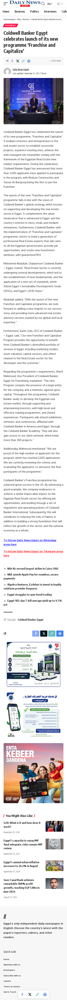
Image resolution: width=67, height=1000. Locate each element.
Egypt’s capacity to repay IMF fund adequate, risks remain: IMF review (23, 844)
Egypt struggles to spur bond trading (29, 594)
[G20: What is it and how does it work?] (54, 826)
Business (10, 25)
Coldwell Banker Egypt (30, 619)
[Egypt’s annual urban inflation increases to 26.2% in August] (54, 865)
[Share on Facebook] (12, 61)
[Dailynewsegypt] (25, 4)
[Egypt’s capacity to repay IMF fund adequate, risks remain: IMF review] (54, 844)
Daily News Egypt (21, 69)
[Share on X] (17, 61)
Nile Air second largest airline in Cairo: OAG (32, 568)
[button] (7, 4)
